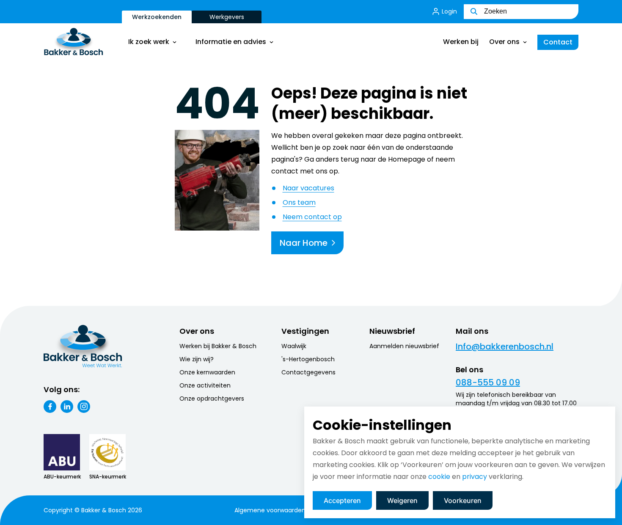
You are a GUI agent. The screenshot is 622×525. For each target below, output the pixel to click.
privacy (474, 476)
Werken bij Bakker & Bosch (217, 346)
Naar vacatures (308, 188)
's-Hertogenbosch (308, 359)
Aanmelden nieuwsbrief (404, 346)
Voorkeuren (463, 500)
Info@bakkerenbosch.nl (504, 346)
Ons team (299, 202)
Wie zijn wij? (196, 359)
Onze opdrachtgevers (211, 398)
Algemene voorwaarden (269, 510)
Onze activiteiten (205, 385)
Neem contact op (312, 217)
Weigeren (402, 500)
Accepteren (342, 500)
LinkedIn (67, 406)
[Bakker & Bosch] (83, 42)
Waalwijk (293, 346)
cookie (439, 476)
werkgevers (226, 17)
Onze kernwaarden (207, 372)
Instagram (83, 406)
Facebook (50, 406)
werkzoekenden (157, 17)
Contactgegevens (308, 372)
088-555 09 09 (488, 382)
